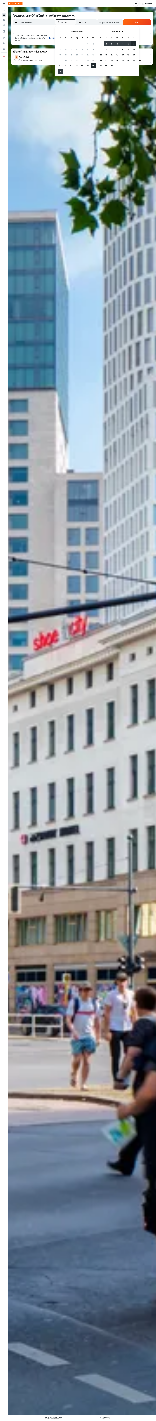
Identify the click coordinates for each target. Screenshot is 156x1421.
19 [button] (71, 60)
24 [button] (60, 66)
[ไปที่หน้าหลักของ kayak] (15, 3)
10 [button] (60, 55)
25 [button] (66, 66)
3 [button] (60, 49)
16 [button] (93, 55)
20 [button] (77, 60)
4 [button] (65, 49)
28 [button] (82, 66)
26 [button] (71, 66)
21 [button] (82, 60)
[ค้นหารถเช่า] (4, 20)
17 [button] (60, 60)
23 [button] (93, 60)
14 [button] (82, 55)
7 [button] (82, 49)
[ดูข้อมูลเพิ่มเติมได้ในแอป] (4, 31)
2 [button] (93, 44)
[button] (3, 3)
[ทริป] (4, 49)
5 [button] (71, 49)
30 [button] (93, 66)
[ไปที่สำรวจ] (4, 38)
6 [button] (76, 49)
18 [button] (66, 60)
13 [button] (77, 55)
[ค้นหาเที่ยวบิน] (4, 10)
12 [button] (71, 55)
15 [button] (88, 55)
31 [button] (60, 71)
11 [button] (66, 55)
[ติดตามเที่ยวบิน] (4, 42)
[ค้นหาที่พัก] (4, 15)
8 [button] (87, 49)
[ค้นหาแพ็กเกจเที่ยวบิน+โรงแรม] (4, 25)
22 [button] (88, 60)
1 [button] (87, 44)
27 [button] (77, 66)
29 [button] (88, 66)
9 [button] (93, 49)
